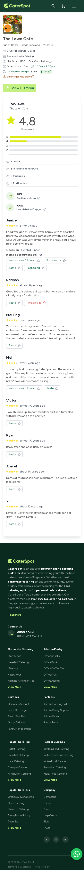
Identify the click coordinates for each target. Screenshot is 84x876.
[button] (18, 76)
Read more (14, 614)
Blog (46, 821)
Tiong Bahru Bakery (19, 815)
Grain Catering (16, 803)
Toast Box (13, 821)
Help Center (50, 815)
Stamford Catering (18, 809)
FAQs (47, 827)
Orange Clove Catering (21, 796)
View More (14, 779)
